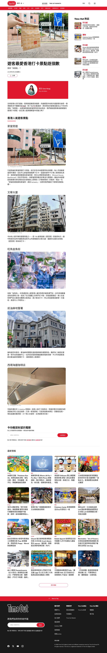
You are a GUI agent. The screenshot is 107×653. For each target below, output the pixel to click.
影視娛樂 (62, 8)
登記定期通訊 (70, 610)
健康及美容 (47, 8)
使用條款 (28, 440)
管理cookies (58, 634)
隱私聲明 (57, 622)
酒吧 (24, 8)
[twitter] (13, 646)
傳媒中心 (57, 610)
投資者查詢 (58, 614)
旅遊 (32, 8)
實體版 (92, 610)
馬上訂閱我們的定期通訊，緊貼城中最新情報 (20, 430)
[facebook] (8, 646)
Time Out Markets (55, 3)
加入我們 (57, 618)
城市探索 (44, 3)
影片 (42, 8)
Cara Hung (46, 89)
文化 (28, 8)
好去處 (15, 8)
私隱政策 (37, 440)
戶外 (34, 106)
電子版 (92, 614)
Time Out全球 (82, 610)
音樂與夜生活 (55, 8)
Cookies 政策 (58, 626)
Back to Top (55, 598)
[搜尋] (89, 3)
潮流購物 (37, 8)
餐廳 (20, 8)
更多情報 (53, 585)
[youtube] (18, 646)
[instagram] (22, 646)
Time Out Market (71, 618)
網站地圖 (57, 640)
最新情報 (10, 8)
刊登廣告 (69, 614)
